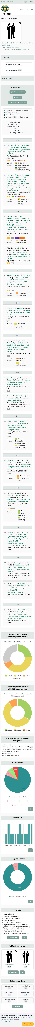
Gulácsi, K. (10, 219)
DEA (12, 160)
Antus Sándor (9, 964)
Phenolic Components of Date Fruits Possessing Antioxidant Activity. (18, 256)
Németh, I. (10, 216)
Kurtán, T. (16, 150)
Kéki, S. (16, 378)
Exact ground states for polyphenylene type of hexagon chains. (19, 312)
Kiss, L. (10, 423)
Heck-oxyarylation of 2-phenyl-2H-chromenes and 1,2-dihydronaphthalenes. (18, 282)
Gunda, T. (11, 535)
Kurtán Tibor (26, 964)
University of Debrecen (10, 43)
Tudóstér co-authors (18, 92)
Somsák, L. (12, 398)
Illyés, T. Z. (19, 278)
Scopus (22, 160)
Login (25, 2)
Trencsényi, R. (11, 308)
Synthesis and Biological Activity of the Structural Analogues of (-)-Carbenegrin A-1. (19, 467)
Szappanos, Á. (11, 145)
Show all (12, 937)
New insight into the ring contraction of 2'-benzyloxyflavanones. (18, 382)
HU (33, 2)
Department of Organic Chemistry (17, 49)
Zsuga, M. (23, 378)
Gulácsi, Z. (12, 310)
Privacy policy (5, 1021)
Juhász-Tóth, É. (20, 396)
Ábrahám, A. (11, 179)
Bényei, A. (10, 182)
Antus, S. (10, 150)
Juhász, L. (25, 421)
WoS (17, 160)
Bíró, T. (25, 147)
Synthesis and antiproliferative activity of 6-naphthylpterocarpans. (18, 152)
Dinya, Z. (10, 586)
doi (8, 160)
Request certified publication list (16, 117)
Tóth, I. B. (19, 147)
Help (3, 1)
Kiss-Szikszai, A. (21, 179)
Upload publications (12, 115)
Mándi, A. (20, 145)
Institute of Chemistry (11, 47)
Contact (11, 1)
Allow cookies (28, 1024)
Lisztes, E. (12, 147)
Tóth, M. (19, 398)
